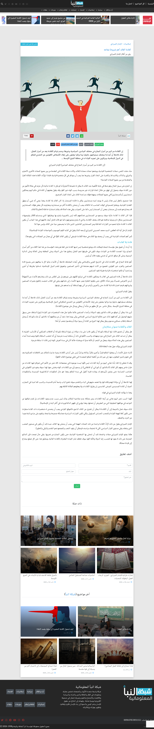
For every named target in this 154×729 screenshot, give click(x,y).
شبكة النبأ (70, 594)
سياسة (100, 10)
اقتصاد (82, 10)
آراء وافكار (109, 10)
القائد (58, 144)
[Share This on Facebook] (68, 136)
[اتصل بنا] (27, 4)
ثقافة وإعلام (63, 10)
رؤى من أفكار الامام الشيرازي (69, 144)
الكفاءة (53, 144)
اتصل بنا (129, 4)
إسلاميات (91, 10)
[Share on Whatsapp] (81, 136)
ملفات (45, 10)
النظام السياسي (89, 144)
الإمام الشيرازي (116, 44)
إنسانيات (73, 10)
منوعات (53, 10)
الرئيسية (151, 4)
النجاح (81, 144)
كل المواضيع (140, 4)
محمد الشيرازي (99, 144)
